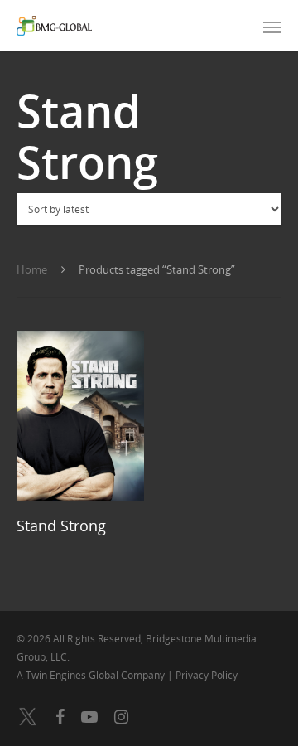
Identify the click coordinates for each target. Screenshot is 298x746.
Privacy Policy (206, 675)
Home (32, 269)
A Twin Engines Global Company (92, 675)
